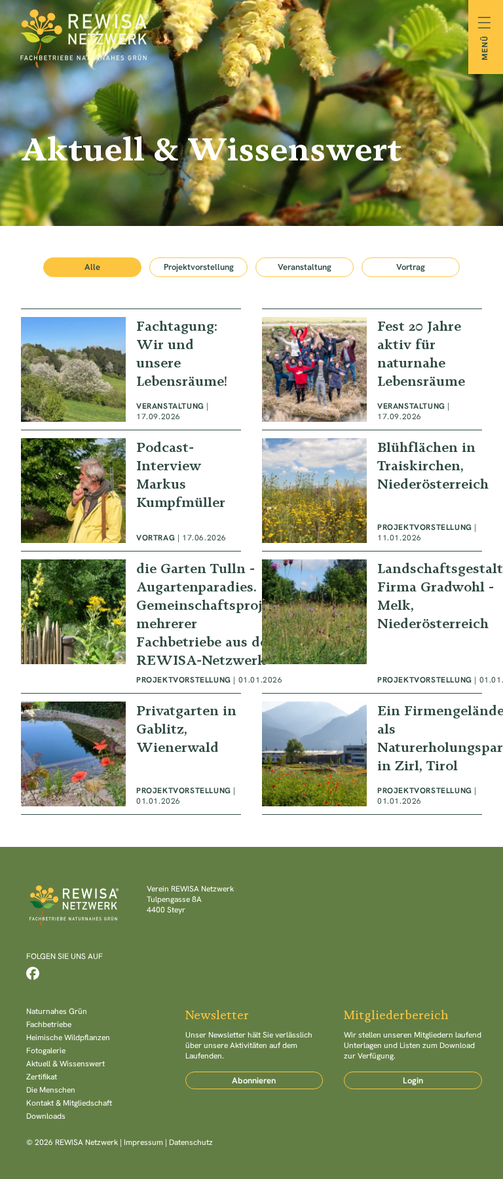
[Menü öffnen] (485, 37)
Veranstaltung (304, 266)
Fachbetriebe (48, 1024)
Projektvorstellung (199, 266)
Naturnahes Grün (56, 1011)
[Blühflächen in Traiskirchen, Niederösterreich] (372, 490)
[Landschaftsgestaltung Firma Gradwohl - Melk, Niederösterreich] (372, 622)
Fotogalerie (45, 1050)
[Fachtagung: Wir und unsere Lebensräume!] (131, 369)
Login (413, 1080)
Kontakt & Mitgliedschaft (69, 1103)
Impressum (143, 1142)
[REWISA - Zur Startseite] (251, 36)
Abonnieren (254, 1080)
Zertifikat (41, 1077)
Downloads (45, 1116)
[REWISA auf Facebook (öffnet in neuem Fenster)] (32, 973)
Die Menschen (50, 1090)
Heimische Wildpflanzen (68, 1037)
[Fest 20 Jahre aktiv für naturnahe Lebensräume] (372, 369)
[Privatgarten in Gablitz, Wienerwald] (131, 754)
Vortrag (410, 266)
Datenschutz (191, 1142)
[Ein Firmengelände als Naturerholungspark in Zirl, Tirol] (372, 754)
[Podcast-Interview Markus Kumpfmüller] (131, 490)
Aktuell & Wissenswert (65, 1063)
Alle (92, 266)
